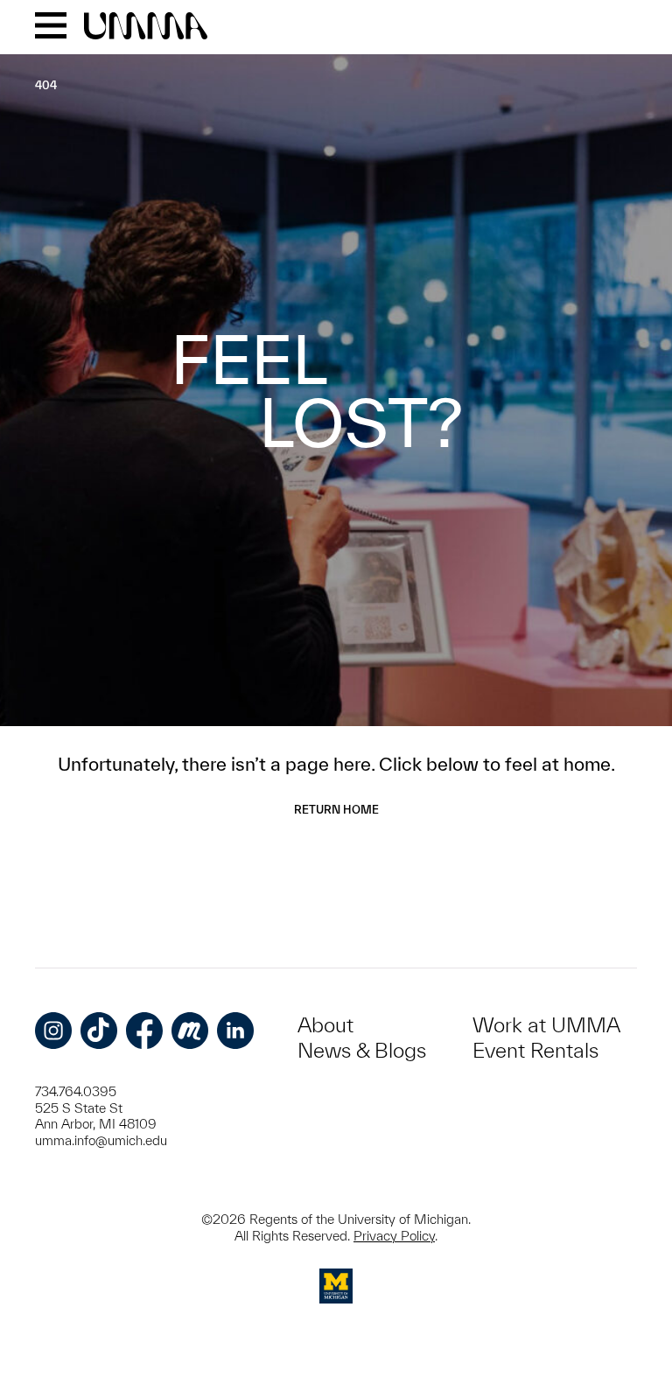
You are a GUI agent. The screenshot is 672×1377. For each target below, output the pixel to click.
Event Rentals (535, 1050)
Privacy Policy (394, 1235)
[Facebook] (144, 1030)
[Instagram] (53, 1030)
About (326, 1025)
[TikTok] (98, 1030)
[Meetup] (190, 1030)
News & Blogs (362, 1050)
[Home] (145, 27)
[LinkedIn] (235, 1030)
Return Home (336, 809)
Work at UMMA (546, 1025)
